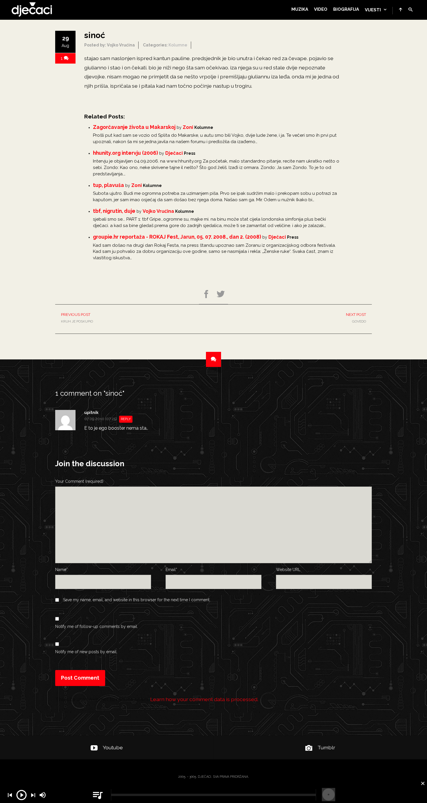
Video (320, 9)
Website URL (288, 569)
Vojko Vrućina (158, 211)
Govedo (356, 317)
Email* (171, 569)
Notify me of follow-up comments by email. (96, 626)
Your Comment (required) (79, 481)
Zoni (188, 127)
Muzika (299, 9)
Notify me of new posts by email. (86, 651)
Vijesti (373, 9)
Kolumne (177, 45)
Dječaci (174, 153)
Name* (61, 569)
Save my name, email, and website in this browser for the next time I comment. (136, 599)
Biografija (346, 9)
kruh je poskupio (77, 317)
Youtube (113, 747)
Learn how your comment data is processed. (204, 699)
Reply (126, 419)
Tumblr (326, 747)
